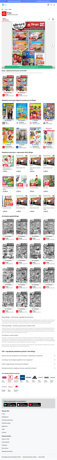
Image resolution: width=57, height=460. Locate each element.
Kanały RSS (41, 457)
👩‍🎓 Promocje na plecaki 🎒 (14, 1)
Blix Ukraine (5, 448)
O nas (3, 414)
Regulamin (5, 426)
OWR (3, 429)
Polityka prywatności (7, 420)
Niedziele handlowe (7, 451)
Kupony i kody (5, 439)
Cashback (4, 445)
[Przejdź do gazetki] (53, 19)
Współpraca (5, 417)
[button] (28, 356)
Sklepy (5, 9)
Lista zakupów (5, 442)
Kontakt (4, 432)
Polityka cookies (6, 423)
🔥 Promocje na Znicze (43, 1)
